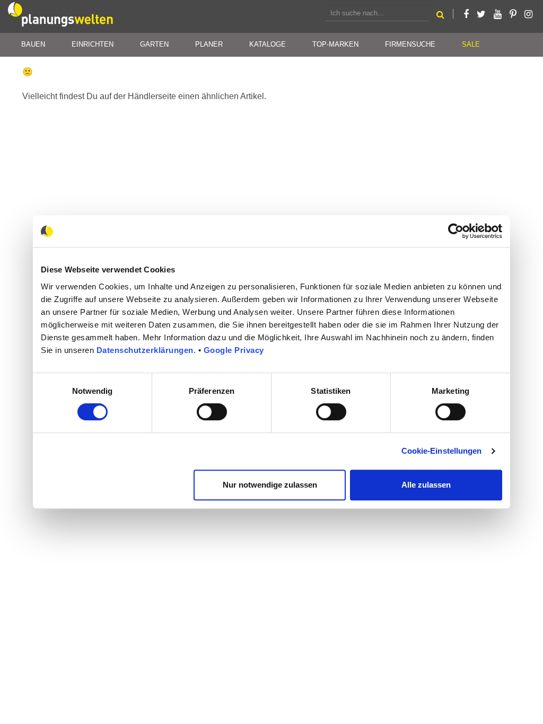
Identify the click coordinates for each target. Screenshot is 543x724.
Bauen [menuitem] (33, 44)
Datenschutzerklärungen (145, 350)
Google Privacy (234, 350)
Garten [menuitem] (154, 44)
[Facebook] (466, 14)
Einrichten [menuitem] (92, 44)
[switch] (212, 411)
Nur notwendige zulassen (270, 484)
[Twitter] (481, 14)
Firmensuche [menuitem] (410, 44)
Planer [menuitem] (209, 44)
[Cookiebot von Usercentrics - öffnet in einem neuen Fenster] (455, 231)
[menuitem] (471, 45)
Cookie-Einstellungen (441, 450)
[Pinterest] (513, 14)
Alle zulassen (426, 484)
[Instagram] (528, 14)
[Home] (61, 16)
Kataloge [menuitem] (267, 44)
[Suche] (440, 16)
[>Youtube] (498, 14)
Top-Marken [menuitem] (335, 44)
